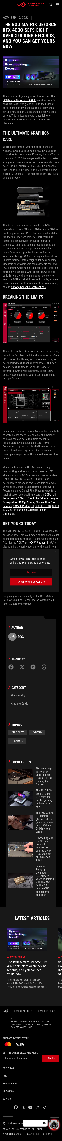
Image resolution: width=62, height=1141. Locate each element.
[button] (5, 4)
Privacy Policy (11, 1129)
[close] (54, 553)
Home (6, 1076)
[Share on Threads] (44, 667)
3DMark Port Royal (23, 506)
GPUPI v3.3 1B (43, 506)
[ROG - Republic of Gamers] (31, 4)
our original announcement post (28, 287)
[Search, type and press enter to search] (50, 4)
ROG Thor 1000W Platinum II (32, 542)
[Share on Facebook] (11, 667)
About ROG (8, 1068)
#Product (17, 732)
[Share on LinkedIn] (33, 667)
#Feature (17, 740)
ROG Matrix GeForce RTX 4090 (19, 100)
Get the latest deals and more (20, 1052)
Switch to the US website (31, 581)
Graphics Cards (19, 703)
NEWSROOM (8, 1091)
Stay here (31, 572)
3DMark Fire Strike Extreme (33, 498)
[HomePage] (5, 1011)
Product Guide (11, 1083)
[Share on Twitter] (22, 667)
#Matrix (37, 732)
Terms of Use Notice (31, 1129)
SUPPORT (7, 1098)
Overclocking (18, 695)
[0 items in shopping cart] (57, 4)
